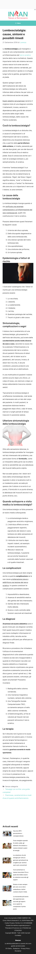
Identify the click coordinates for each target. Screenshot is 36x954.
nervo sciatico (25, 55)
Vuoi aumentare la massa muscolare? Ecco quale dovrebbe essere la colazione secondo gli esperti (20, 875)
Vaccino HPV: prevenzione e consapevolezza (18, 833)
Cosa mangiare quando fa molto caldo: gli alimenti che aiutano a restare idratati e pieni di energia (20, 845)
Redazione (16, 948)
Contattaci (18, 935)
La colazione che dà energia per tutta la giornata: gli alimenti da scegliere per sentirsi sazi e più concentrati (20, 860)
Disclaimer (18, 951)
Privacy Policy (25, 948)
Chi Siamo (9, 948)
